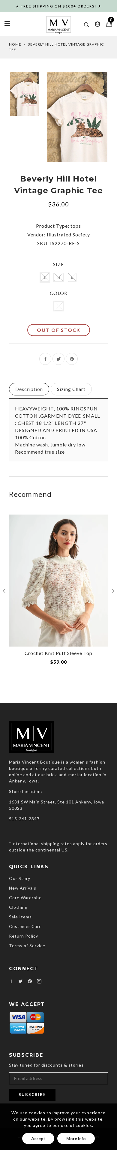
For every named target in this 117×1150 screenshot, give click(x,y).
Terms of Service (27, 945)
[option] (77, 117)
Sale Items (20, 916)
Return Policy (23, 935)
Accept (38, 1138)
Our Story (19, 878)
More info (76, 1138)
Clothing (18, 907)
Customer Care (25, 926)
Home (15, 44)
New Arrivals (22, 887)
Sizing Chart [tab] (71, 389)
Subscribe (32, 1094)
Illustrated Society (68, 234)
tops (75, 226)
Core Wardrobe (25, 897)
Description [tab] (29, 389)
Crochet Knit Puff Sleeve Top (58, 653)
